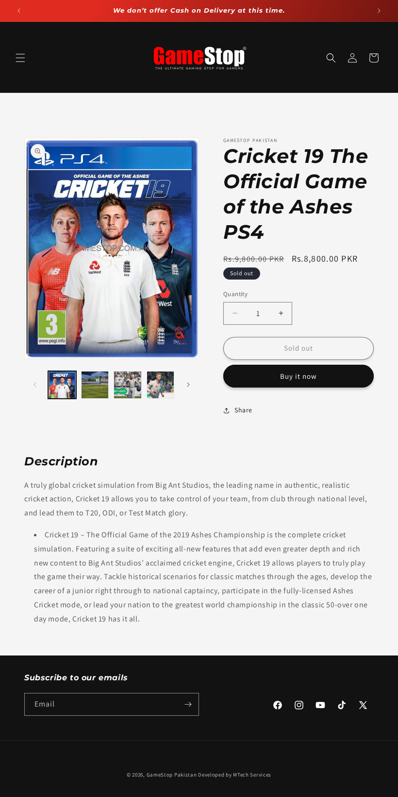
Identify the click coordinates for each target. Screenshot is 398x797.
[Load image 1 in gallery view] (62, 385)
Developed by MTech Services (234, 774)
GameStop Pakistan (172, 774)
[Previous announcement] (19, 10)
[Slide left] (35, 384)
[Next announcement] (379, 10)
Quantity (235, 294)
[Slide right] (188, 384)
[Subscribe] (188, 704)
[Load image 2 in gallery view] (95, 385)
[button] (20, 58)
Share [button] (243, 410)
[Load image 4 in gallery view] (161, 385)
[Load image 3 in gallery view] (128, 385)
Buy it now (298, 376)
